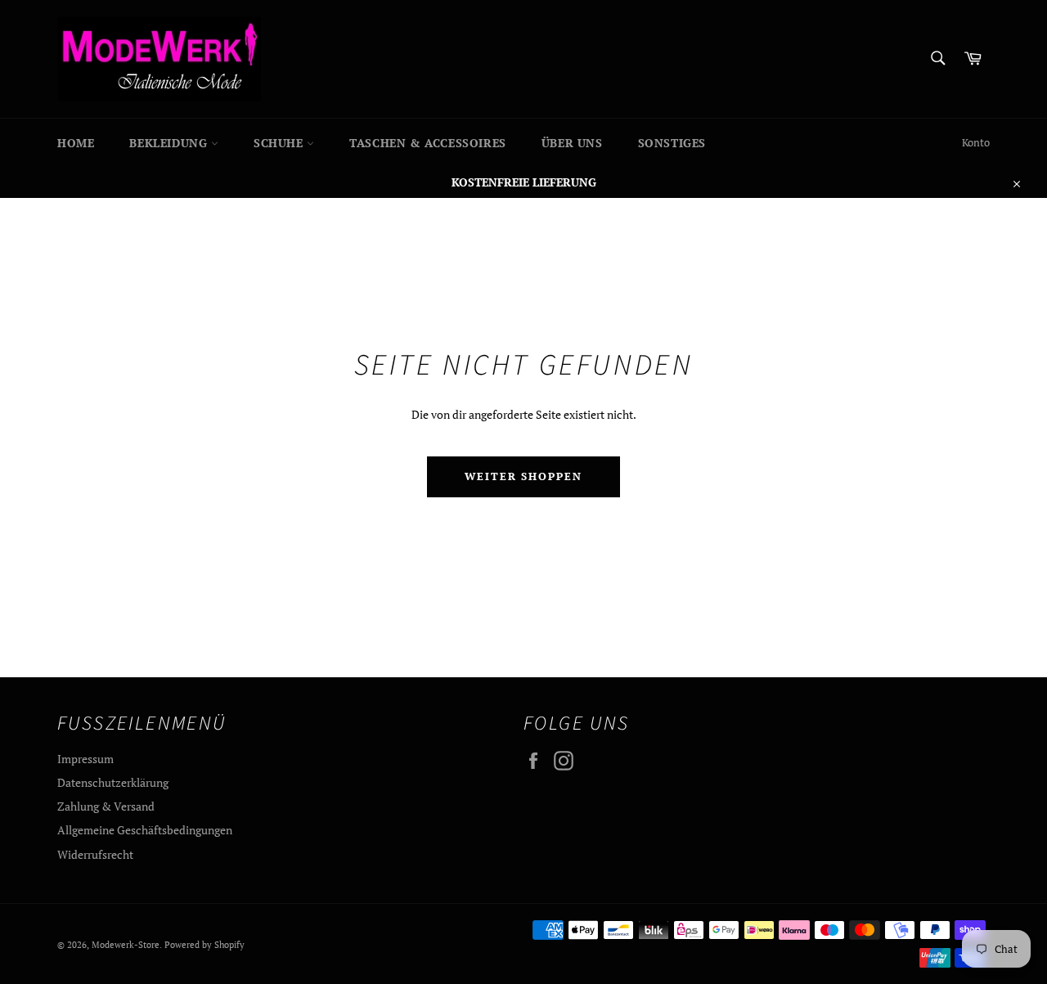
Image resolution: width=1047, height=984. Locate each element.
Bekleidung (170, 143)
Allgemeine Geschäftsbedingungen (144, 830)
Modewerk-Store (126, 944)
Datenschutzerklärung (113, 782)
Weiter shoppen (523, 476)
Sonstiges (672, 143)
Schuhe (280, 143)
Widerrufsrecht (95, 854)
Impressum (85, 758)
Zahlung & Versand (106, 806)
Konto (976, 143)
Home (75, 143)
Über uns (572, 143)
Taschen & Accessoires (427, 143)
